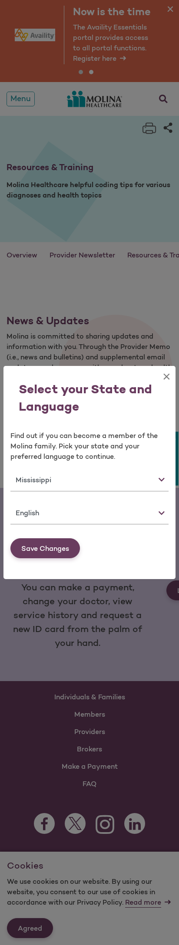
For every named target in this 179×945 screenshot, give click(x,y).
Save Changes (45, 548)
